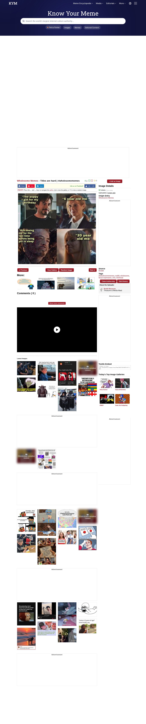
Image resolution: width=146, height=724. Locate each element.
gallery (51, 190)
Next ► (92, 270)
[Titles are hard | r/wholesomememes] (57, 228)
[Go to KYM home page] (13, 4)
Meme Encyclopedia (82, 3)
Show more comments (57, 303)
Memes (77, 28)
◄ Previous (22, 270)
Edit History (123, 281)
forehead (119, 278)
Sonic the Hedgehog (121, 405)
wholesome (124, 276)
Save (32, 186)
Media (98, 3)
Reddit (101, 271)
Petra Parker (104, 389)
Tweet (40, 186)
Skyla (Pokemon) (120, 389)
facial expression (105, 278)
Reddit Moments (110, 289)
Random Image (66, 270)
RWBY (102, 405)
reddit (117, 276)
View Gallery (52, 270)
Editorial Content (92, 28)
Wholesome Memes (27, 181)
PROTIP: (20, 190)
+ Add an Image (114, 181)
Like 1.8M (90, 186)
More (121, 3)
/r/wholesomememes (106, 276)
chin (114, 278)
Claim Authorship (108, 281)
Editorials (110, 3)
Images (67, 28)
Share (22, 186)
